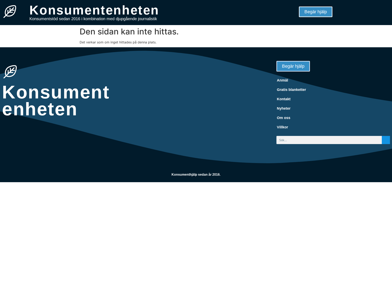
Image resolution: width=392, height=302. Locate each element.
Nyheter (284, 108)
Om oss (283, 118)
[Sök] (386, 140)
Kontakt (284, 99)
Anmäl (282, 80)
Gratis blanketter (291, 90)
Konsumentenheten (94, 10)
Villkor (282, 127)
